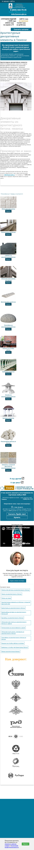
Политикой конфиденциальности (12, 846)
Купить (8, 211)
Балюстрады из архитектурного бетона (13, 608)
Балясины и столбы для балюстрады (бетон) (15, 647)
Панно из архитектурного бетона (11, 594)
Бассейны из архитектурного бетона (12, 618)
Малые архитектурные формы (11, 651)
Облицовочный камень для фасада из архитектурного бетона (13, 632)
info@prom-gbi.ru (18, 14)
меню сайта (8, 1)
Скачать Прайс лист (17, 514)
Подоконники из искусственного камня (13, 627)
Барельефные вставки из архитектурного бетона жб (14, 612)
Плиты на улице (6, 598)
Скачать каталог (21, 29)
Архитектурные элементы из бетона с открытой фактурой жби (16, 603)
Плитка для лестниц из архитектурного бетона (15, 590)
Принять (25, 844)
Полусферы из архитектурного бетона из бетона (14, 638)
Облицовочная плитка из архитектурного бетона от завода (14, 622)
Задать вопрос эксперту (17, 580)
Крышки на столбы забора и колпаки (13, 643)
